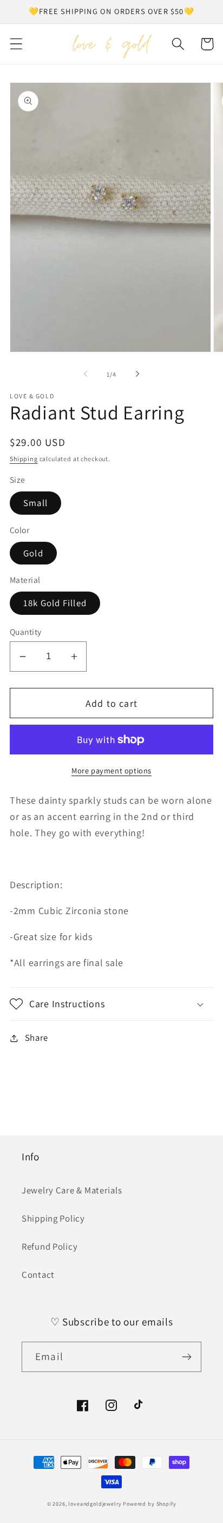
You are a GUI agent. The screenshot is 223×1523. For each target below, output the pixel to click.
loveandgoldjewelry (94, 1503)
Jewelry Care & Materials (72, 1190)
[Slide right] (137, 374)
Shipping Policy (53, 1218)
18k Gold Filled (55, 603)
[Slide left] (85, 374)
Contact (38, 1275)
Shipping (24, 459)
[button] (16, 44)
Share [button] (36, 1037)
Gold (33, 553)
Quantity (26, 631)
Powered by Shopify (149, 1503)
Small (35, 503)
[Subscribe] (186, 1357)
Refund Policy (49, 1246)
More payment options (111, 770)
